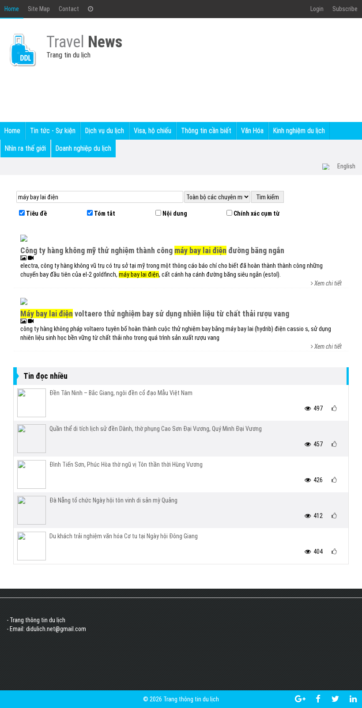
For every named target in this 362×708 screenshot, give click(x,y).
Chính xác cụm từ (255, 213)
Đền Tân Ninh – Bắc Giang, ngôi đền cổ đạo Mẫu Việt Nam (120, 392)
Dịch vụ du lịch (104, 130)
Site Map (39, 8)
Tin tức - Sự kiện (52, 130)
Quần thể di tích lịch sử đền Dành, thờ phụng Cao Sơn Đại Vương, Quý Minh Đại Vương (155, 428)
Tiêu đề (36, 213)
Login (317, 8)
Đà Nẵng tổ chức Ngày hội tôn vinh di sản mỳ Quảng (113, 500)
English (346, 166)
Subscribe (345, 8)
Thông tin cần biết (206, 130)
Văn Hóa (252, 130)
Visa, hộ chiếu (152, 130)
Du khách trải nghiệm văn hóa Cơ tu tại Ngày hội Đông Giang (123, 536)
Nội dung (174, 213)
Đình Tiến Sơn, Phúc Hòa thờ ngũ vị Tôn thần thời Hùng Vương (126, 464)
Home (11, 8)
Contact (69, 8)
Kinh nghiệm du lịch (299, 130)
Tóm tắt (104, 213)
